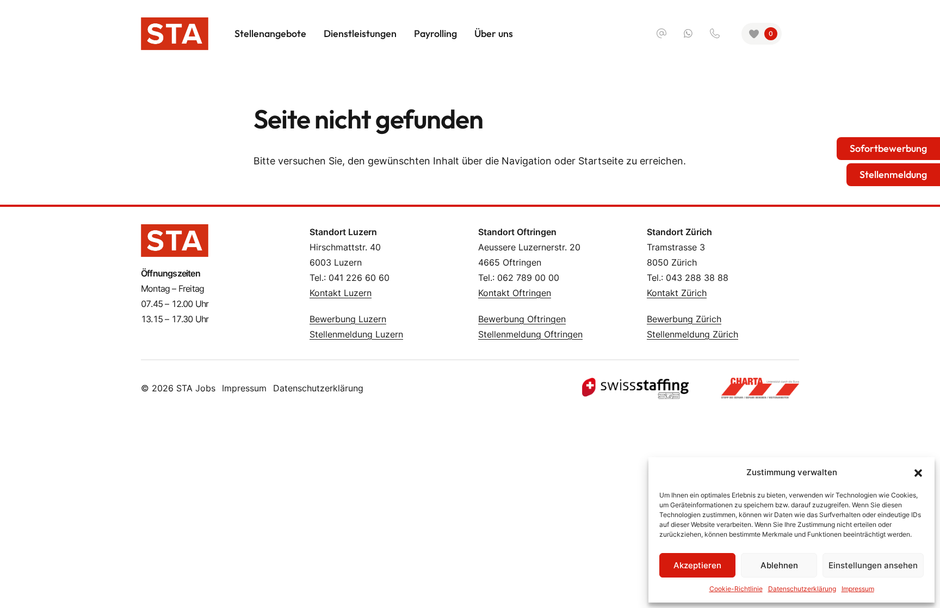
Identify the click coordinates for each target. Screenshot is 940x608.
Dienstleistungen (360, 33)
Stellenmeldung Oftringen (530, 334)
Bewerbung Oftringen (522, 319)
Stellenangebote (270, 33)
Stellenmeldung (893, 174)
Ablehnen (779, 565)
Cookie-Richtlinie (736, 589)
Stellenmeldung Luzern (356, 334)
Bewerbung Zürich (684, 319)
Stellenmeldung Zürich (692, 334)
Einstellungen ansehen (873, 565)
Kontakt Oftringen (514, 292)
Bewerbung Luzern (348, 319)
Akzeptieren (697, 565)
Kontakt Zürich (677, 292)
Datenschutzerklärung (802, 589)
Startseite (600, 161)
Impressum (858, 589)
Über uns (493, 33)
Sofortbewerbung (888, 148)
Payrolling (435, 33)
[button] (918, 472)
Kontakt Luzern (341, 292)
